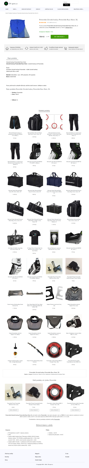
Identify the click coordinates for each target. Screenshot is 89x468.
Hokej (14, 9)
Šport (64, 374)
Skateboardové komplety (56, 374)
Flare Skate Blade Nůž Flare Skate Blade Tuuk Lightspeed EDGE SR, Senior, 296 (34, 306)
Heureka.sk (14, 13)
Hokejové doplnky (26, 9)
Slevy (6, 460)
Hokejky (38, 9)
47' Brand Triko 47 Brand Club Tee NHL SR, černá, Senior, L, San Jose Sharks (34, 249)
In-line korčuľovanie (63, 9)
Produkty (10, 13)
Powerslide (52, 27)
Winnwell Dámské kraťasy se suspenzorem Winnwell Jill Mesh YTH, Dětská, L (15, 134)
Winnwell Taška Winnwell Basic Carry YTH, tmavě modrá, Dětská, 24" (54, 192)
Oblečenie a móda (78, 9)
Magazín (37, 453)
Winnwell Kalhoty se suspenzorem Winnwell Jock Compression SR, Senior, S (73, 134)
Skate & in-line (42, 374)
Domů (7, 9)
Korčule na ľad (49, 9)
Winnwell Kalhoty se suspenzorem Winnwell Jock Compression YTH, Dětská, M (15, 163)
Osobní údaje (38, 460)
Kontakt (67, 456)
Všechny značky (9, 453)
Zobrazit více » (69, 27)
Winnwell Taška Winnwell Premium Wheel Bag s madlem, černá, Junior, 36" (34, 220)
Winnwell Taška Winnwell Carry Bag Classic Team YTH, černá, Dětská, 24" (54, 220)
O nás (66, 453)
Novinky (7, 456)
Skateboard (48, 374)
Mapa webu (38, 456)
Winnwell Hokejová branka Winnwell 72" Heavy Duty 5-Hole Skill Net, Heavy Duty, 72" (54, 134)
